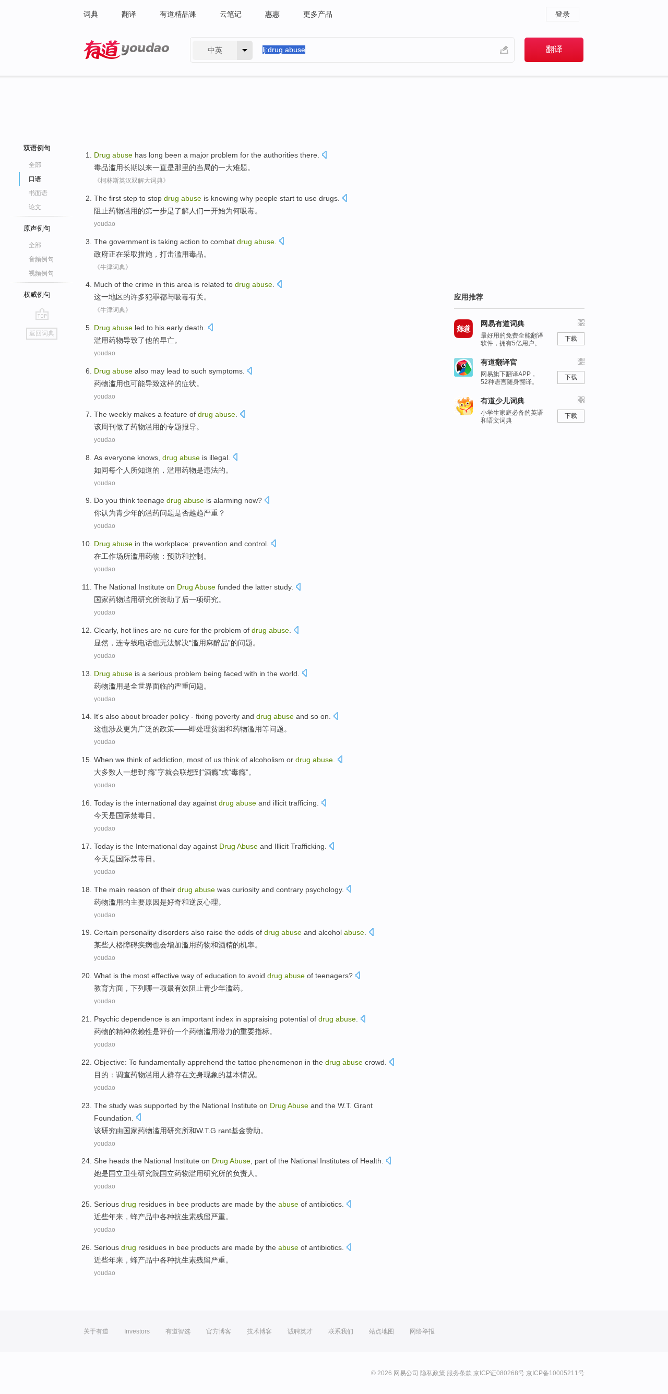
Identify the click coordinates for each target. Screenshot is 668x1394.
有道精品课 (178, 14)
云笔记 (231, 14)
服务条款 (459, 1373)
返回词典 (41, 333)
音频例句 (41, 259)
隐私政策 (432, 1373)
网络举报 (422, 1331)
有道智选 (177, 1331)
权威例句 (37, 294)
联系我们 (340, 1331)
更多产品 (317, 14)
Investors (137, 1331)
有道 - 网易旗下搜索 (126, 49)
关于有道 (96, 1331)
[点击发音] (324, 155)
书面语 (38, 193)
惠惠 (272, 14)
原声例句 (37, 228)
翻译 (129, 14)
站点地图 (381, 1331)
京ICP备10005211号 (555, 1373)
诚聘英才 (300, 1331)
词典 (91, 14)
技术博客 (259, 1331)
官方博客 (218, 1331)
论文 (35, 207)
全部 (35, 165)
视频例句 (41, 273)
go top (42, 313)
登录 (562, 14)
